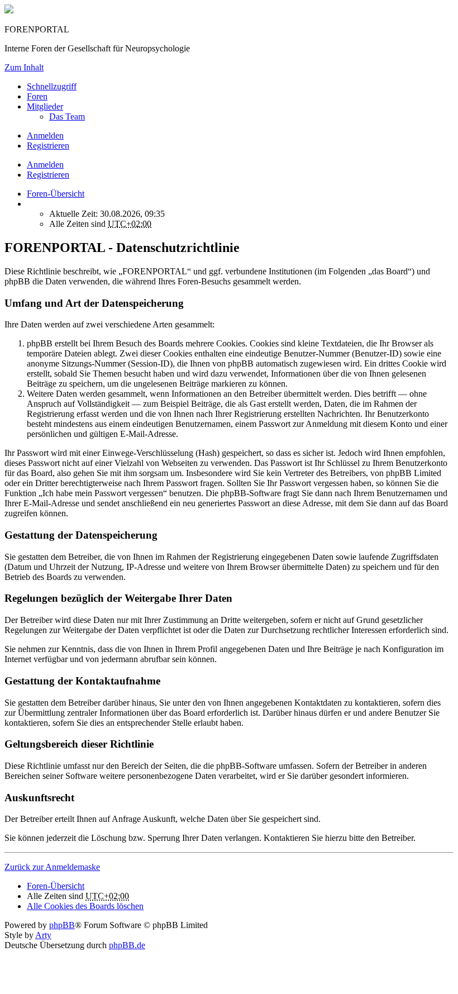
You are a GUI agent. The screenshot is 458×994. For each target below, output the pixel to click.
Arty (43, 935)
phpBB (62, 925)
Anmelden (45, 164)
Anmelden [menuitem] (45, 135)
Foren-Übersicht (55, 886)
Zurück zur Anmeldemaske (52, 867)
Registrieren (48, 174)
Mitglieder (45, 106)
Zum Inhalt (24, 67)
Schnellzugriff (52, 86)
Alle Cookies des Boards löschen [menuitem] (85, 906)
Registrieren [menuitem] (48, 145)
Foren (37, 96)
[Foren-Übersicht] (8, 10)
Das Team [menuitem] (67, 116)
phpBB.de (127, 945)
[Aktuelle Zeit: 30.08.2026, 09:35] (30, 203)
